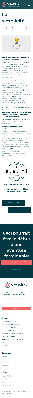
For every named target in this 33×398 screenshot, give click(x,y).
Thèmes (5, 356)
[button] (16, 28)
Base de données (8, 336)
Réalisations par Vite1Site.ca (12, 339)
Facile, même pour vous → (19, 210)
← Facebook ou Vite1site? (13, 203)
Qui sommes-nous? (9, 321)
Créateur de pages (9, 327)
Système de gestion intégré (12, 333)
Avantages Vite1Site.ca (10, 324)
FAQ (3, 342)
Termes (5, 345)
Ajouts (4, 379)
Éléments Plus (7, 365)
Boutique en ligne (9, 330)
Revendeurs (6, 382)
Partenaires (6, 385)
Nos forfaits (6, 376)
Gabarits (5, 359)
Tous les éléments (8, 362)
